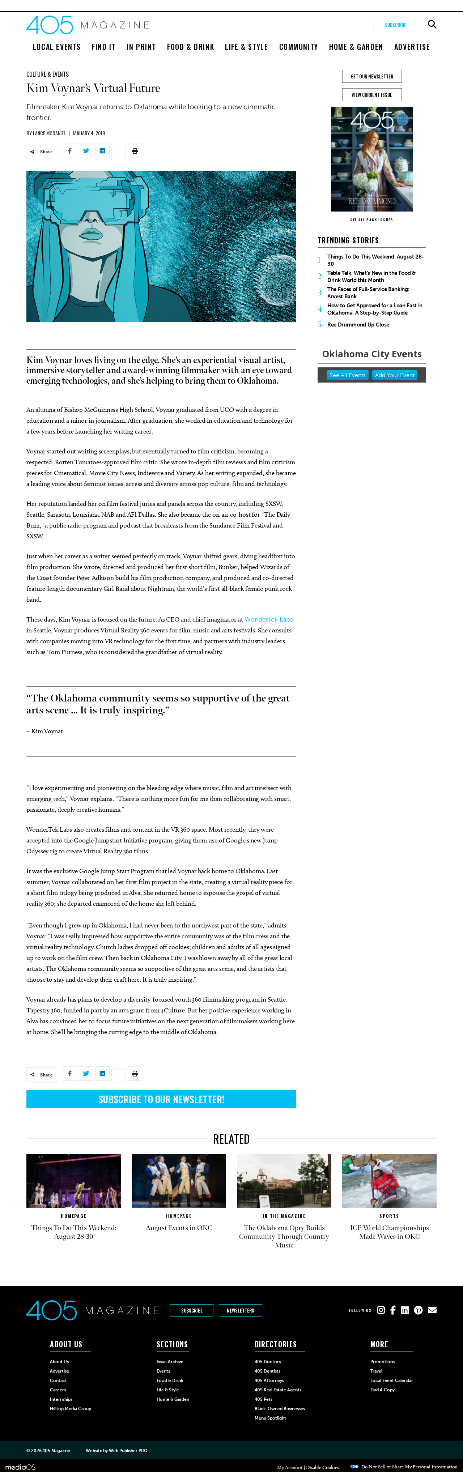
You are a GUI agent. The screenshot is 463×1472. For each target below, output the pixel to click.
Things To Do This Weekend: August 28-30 (375, 260)
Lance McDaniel (49, 133)
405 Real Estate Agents (278, 1389)
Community (298, 46)
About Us (59, 1361)
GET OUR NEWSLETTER (372, 76)
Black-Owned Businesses (280, 1408)
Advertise (412, 46)
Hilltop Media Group (70, 1408)
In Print (141, 46)
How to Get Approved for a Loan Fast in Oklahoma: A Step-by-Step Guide (374, 309)
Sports (389, 1216)
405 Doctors (268, 1361)
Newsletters (240, 1310)
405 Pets (263, 1399)
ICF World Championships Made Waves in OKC (389, 1232)
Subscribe (395, 25)
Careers (58, 1389)
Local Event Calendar (391, 1380)
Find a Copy (382, 1389)
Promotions (382, 1361)
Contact (58, 1380)
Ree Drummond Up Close (358, 324)
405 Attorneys (269, 1380)
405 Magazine (56, 1450)
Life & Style (246, 46)
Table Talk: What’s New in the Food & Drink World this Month (371, 276)
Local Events (57, 46)
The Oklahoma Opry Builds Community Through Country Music (284, 1237)
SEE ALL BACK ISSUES (372, 219)
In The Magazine (284, 1216)
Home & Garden (356, 46)
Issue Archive (170, 1361)
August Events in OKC (178, 1228)
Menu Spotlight (270, 1418)
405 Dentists (267, 1371)
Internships (61, 1399)
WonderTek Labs (269, 619)
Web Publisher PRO (128, 1450)
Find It (104, 46)
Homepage (73, 1216)
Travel (376, 1371)
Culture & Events (47, 74)
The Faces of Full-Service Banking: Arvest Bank (368, 293)
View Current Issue (372, 94)
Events (163, 1371)
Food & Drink (190, 46)
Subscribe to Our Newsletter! (161, 1099)
